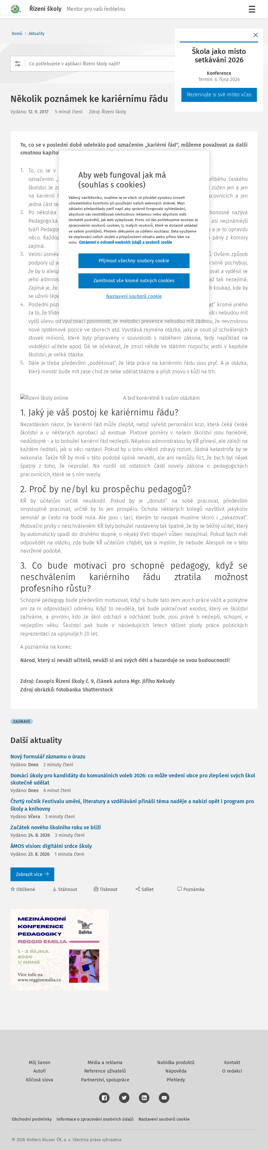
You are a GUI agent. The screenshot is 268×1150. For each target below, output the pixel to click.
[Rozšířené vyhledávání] (17, 63)
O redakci (232, 1071)
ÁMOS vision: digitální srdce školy (51, 846)
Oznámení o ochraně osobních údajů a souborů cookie (125, 242)
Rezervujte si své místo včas (219, 94)
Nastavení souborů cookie (164, 1119)
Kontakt (232, 1062)
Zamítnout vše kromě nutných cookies (134, 280)
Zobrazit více (29, 874)
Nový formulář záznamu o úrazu (47, 756)
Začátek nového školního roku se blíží (55, 827)
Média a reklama (105, 1062)
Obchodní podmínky (32, 1119)
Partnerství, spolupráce (105, 1080)
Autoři (39, 1071)
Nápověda (176, 1071)
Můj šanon (39, 1062)
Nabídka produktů (175, 1062)
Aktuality (36, 33)
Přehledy (176, 1080)
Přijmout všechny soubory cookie (134, 261)
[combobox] (134, 64)
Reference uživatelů (105, 1071)
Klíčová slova (39, 1080)
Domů (17, 33)
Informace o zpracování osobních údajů (95, 1119)
